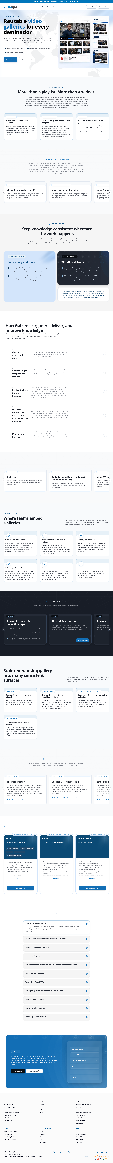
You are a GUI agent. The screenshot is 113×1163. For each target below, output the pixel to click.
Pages (73, 1066)
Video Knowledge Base (82, 1115)
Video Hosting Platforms (10, 1137)
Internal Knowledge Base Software (13, 1112)
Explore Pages (83, 640)
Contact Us (79, 1142)
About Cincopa (80, 1131)
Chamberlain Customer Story (84, 1104)
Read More (71, 1)
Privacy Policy (66, 1152)
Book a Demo (91, 7)
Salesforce (43, 1137)
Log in (83, 7)
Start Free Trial (103, 7)
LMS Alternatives (8, 1134)
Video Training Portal (82, 1120)
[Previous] (3, 192)
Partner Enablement (9, 1118)
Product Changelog (81, 1134)
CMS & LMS (43, 1142)
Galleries (42, 1104)
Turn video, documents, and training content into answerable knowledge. (23, 1156)
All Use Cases (80, 1123)
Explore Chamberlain (92, 888)
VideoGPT (75, 1077)
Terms (73, 1152)
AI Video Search (80, 1118)
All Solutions (7, 1102)
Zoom (41, 1139)
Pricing (65, 7)
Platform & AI (46, 7)
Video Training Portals (79, 1060)
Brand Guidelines (80, 1137)
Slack (41, 1131)
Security (59, 1152)
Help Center (79, 1107)
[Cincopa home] (10, 7)
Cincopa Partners (81, 1139)
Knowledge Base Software (11, 1131)
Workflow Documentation (10, 1115)
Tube (73, 1072)
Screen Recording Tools (10, 1139)
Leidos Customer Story (82, 1102)
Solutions (35, 7)
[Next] (109, 192)
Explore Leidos (20, 888)
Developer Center (81, 1110)
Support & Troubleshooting (80, 1055)
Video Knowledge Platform (83, 1112)
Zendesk (42, 1134)
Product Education (77, 1049)
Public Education (8, 1120)
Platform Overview (45, 1102)
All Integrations (44, 1145)
